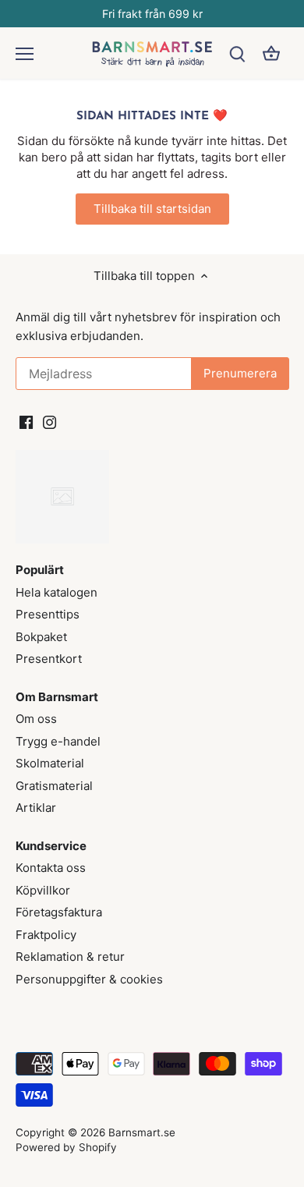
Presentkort (49, 658)
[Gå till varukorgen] (271, 53)
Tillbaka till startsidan (152, 208)
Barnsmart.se (141, 1132)
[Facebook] (26, 421)
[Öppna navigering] (25, 54)
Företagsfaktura (59, 912)
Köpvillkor (43, 890)
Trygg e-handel (58, 741)
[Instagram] (49, 421)
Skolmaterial (50, 763)
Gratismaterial (54, 785)
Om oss (36, 718)
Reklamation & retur (70, 956)
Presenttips (48, 614)
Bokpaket (41, 636)
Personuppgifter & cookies (89, 979)
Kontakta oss (51, 867)
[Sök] (237, 53)
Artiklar (36, 807)
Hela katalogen (56, 592)
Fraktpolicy (46, 934)
